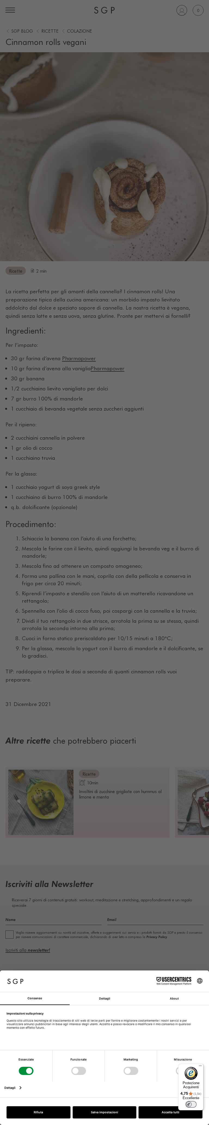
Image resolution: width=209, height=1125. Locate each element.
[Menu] (200, 1067)
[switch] (191, 1104)
